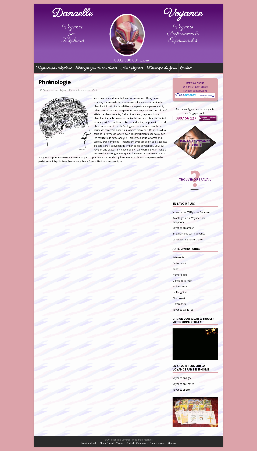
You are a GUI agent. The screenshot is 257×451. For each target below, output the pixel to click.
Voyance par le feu (183, 309)
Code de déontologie (137, 443)
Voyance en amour (183, 227)
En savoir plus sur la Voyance (189, 233)
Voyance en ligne (182, 378)
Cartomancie (180, 263)
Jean (64, 90)
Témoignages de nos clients (96, 68)
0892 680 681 (126, 60)
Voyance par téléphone (54, 68)
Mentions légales (89, 443)
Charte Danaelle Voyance (112, 443)
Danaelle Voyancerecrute (195, 143)
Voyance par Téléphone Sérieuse (191, 212)
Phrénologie (179, 298)
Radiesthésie (180, 286)
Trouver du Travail (195, 179)
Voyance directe (182, 389)
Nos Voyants (132, 68)
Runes (176, 269)
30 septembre (50, 90)
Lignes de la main (182, 280)
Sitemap (172, 443)
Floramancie (180, 304)
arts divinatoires (81, 90)
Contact (186, 68)
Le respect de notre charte (188, 239)
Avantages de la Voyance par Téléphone (189, 219)
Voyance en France (183, 384)
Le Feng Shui (180, 292)
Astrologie (178, 257)
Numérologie (180, 274)
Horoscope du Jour (162, 68)
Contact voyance (157, 443)
